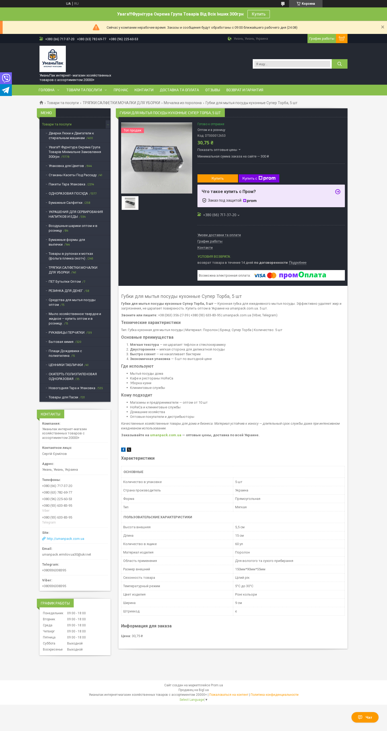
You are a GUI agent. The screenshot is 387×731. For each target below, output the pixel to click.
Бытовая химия (61, 342)
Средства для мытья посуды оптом (72, 302)
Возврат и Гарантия (244, 90)
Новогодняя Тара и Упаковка (72, 388)
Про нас (121, 90)
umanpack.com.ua (165, 435)
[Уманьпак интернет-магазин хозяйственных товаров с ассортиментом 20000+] (52, 59)
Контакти (144, 90)
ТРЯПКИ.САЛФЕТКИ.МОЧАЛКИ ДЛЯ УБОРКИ (121, 103)
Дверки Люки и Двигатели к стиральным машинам (71, 135)
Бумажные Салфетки (65, 203)
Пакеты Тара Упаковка (67, 184)
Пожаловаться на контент (228, 695)
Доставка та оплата (179, 90)
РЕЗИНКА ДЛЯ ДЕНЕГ (66, 291)
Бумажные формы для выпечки (67, 242)
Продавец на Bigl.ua (193, 690)
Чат (369, 717)
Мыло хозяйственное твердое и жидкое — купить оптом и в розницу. (75, 318)
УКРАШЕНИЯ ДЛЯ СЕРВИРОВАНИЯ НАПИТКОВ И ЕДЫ (76, 214)
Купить (259, 14)
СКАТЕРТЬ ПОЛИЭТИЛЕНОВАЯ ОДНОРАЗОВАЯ (73, 376)
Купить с (249, 178)
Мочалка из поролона (183, 103)
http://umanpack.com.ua (65, 539)
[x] (129, 451)
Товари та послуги (84, 90)
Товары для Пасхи (63, 397)
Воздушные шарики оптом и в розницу (73, 228)
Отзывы (212, 90)
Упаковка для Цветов (66, 166)
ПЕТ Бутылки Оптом (65, 281)
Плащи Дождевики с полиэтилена (65, 353)
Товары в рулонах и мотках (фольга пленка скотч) (71, 256)
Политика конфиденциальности (275, 695)
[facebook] (123, 451)
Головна (46, 90)
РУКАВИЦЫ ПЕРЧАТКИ (67, 332)
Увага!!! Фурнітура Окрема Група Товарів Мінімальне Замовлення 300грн (75, 152)
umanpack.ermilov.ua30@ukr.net (66, 554)
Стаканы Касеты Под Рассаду (73, 175)
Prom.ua (217, 685)
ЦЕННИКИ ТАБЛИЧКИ (66, 365)
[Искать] (340, 64)
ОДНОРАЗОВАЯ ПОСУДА (68, 193)
